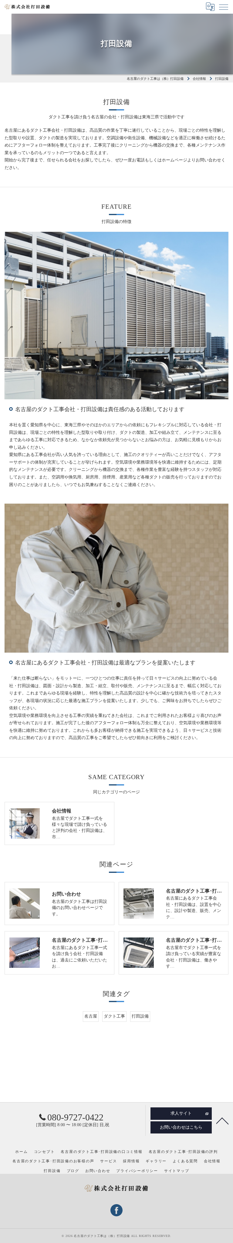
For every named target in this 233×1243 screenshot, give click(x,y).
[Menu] (223, 6)
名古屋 (90, 1016)
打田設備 (140, 1016)
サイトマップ (176, 1171)
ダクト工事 (114, 1016)
